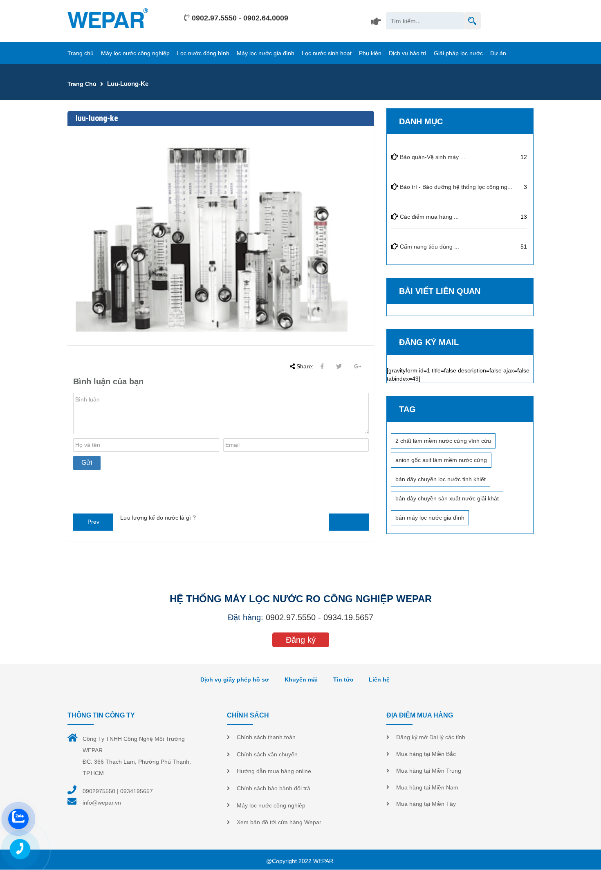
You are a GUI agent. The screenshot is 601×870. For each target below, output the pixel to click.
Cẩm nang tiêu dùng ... (429, 246)
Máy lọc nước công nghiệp (135, 53)
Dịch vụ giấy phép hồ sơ (234, 679)
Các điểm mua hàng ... (429, 216)
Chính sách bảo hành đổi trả (273, 788)
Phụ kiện (370, 53)
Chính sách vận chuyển (267, 754)
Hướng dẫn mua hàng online (274, 771)
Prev (93, 521)
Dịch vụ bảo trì (407, 53)
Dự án (498, 53)
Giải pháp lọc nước (458, 53)
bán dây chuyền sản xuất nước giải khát (447, 498)
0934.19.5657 (348, 617)
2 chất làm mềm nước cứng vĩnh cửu (443, 440)
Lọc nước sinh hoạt (327, 53)
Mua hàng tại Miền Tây (426, 803)
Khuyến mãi (301, 679)
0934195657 (136, 791)
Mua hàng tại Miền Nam (427, 787)
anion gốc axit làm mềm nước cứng (441, 460)
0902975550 (99, 791)
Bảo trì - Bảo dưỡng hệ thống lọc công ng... (456, 187)
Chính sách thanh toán (266, 737)
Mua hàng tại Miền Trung (428, 770)
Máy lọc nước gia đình (265, 53)
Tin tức (343, 679)
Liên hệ (379, 679)
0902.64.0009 (265, 18)
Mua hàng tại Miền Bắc (426, 754)
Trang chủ (80, 53)
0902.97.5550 (214, 18)
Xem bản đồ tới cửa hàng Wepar (279, 822)
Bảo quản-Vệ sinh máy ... (432, 157)
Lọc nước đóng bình (203, 53)
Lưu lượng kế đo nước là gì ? (158, 517)
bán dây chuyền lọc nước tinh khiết (440, 479)
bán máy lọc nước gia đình (429, 517)
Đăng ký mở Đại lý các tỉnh (430, 737)
